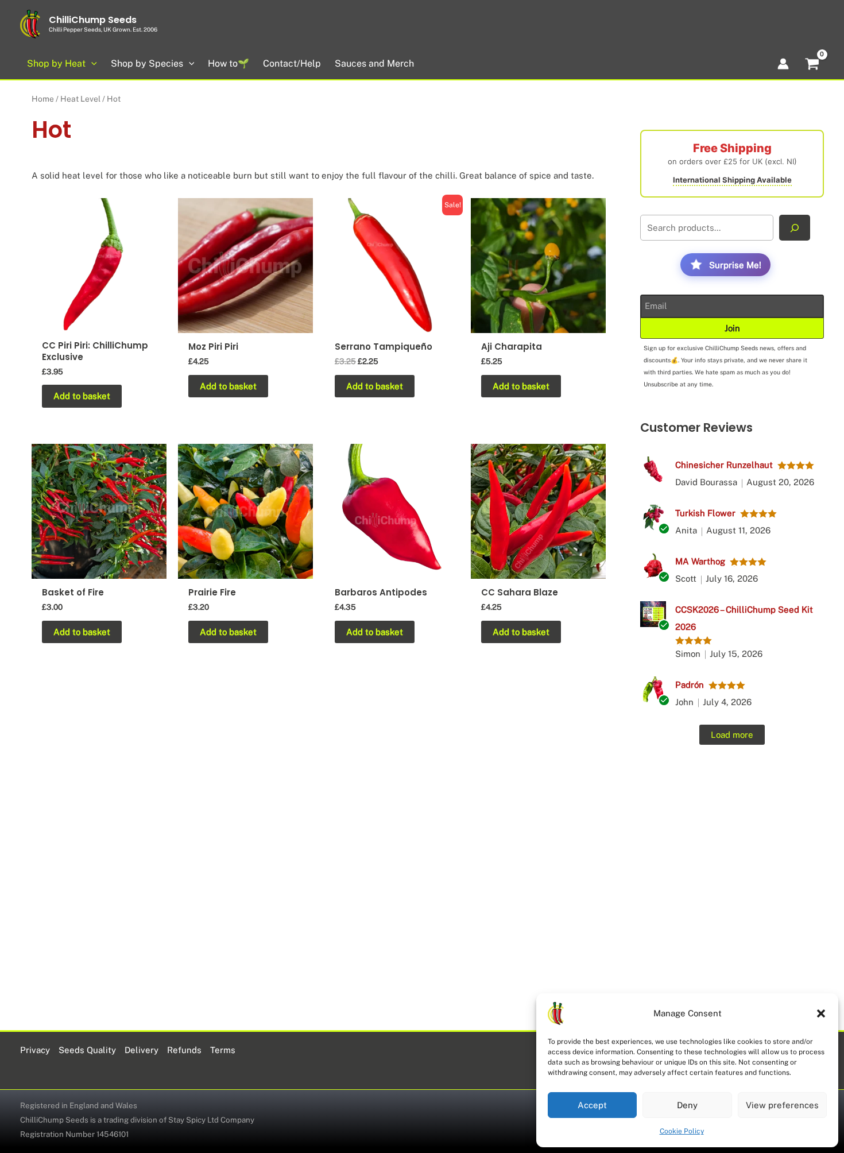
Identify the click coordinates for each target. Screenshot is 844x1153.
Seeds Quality (87, 1050)
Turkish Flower (705, 513)
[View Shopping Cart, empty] (812, 65)
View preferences (782, 1105)
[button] (821, 1013)
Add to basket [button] (81, 396)
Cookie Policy (682, 1131)
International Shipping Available (732, 179)
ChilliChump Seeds (93, 19)
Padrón (689, 685)
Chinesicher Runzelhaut (724, 465)
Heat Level (80, 98)
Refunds (184, 1050)
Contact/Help (292, 63)
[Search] (794, 228)
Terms (222, 1050)
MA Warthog (700, 561)
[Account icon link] (783, 63)
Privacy (35, 1050)
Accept (592, 1105)
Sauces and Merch (374, 63)
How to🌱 (228, 63)
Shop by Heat (56, 63)
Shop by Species (147, 63)
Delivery (141, 1050)
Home (43, 98)
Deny (687, 1105)
